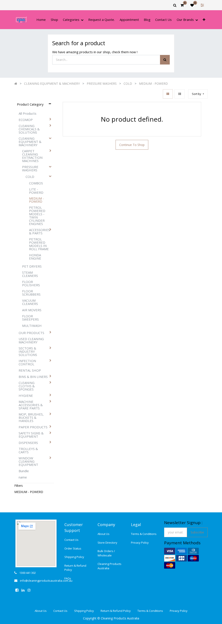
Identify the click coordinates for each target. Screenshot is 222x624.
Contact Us (71, 540)
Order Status (72, 548)
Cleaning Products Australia (109, 566)
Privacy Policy (140, 543)
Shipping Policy (74, 557)
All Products (27, 113)
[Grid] (168, 94)
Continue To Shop (132, 145)
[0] (182, 5)
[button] (204, 19)
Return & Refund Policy (75, 568)
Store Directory (107, 543)
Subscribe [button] (197, 532)
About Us (103, 534)
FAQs (67, 578)
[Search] (165, 60)
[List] (180, 94)
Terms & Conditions (144, 534)
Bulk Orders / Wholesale (106, 553)
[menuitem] (41, 19)
